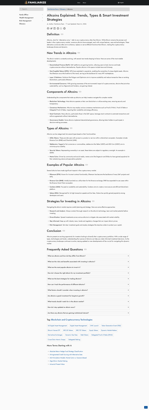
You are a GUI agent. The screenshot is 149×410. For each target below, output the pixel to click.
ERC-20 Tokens (68, 330)
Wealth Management (26, 18)
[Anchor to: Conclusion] (64, 231)
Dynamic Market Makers (109, 330)
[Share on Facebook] (48, 28)
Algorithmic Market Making (58, 361)
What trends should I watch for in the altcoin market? (66, 301)
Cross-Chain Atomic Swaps (56, 339)
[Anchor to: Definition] (62, 34)
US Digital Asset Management (57, 326)
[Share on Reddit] (58, 28)
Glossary (22, 24)
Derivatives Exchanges (55, 335)
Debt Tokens (84, 335)
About (84, 2)
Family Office (23, 15)
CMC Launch (94, 326)
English (121, 2)
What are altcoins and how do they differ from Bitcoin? (67, 256)
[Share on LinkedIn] (55, 28)
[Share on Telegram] (65, 28)
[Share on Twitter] (51, 28)
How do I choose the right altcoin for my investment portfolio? (69, 273)
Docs (78, 2)
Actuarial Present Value (57, 364)
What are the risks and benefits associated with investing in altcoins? (71, 261)
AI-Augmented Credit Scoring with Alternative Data (66, 354)
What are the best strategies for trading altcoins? (64, 279)
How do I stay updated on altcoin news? (61, 307)
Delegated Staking (74, 339)
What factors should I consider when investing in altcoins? (68, 290)
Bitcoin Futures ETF (54, 330)
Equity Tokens (93, 330)
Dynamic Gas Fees (71, 335)
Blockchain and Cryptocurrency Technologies (71, 319)
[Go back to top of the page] (146, 407)
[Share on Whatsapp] (61, 28)
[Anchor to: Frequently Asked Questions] (85, 249)
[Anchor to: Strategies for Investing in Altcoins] (93, 201)
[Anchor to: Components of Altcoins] (80, 92)
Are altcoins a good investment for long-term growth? (66, 296)
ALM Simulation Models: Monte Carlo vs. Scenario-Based (68, 358)
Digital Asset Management (78, 326)
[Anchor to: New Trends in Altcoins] (79, 53)
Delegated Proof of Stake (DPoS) (102, 335)
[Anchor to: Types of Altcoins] (71, 128)
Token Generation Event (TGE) (111, 326)
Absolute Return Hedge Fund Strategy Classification (66, 351)
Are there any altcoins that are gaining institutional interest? (68, 313)
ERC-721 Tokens (81, 330)
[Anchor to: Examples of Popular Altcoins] (86, 165)
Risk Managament (25, 21)
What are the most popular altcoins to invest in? (64, 267)
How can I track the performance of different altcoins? (66, 284)
